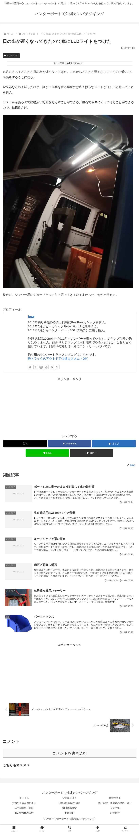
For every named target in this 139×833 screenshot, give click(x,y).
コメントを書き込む (69, 753)
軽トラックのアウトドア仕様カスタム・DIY (58, 358)
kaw (31, 317)
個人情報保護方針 (24, 812)
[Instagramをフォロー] (41, 367)
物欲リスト (115, 798)
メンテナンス (13, 55)
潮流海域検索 (69, 807)
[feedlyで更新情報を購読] (52, 367)
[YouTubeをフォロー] (46, 367)
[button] (91, 453)
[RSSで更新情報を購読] (57, 367)
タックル (24, 798)
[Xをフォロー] (35, 367)
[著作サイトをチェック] (30, 367)
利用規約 (69, 812)
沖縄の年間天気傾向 (69, 803)
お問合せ (115, 812)
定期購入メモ (69, 798)
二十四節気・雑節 (24, 807)
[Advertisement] (69, 405)
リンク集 (115, 807)
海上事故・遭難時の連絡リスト (115, 803)
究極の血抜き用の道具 (24, 803)
